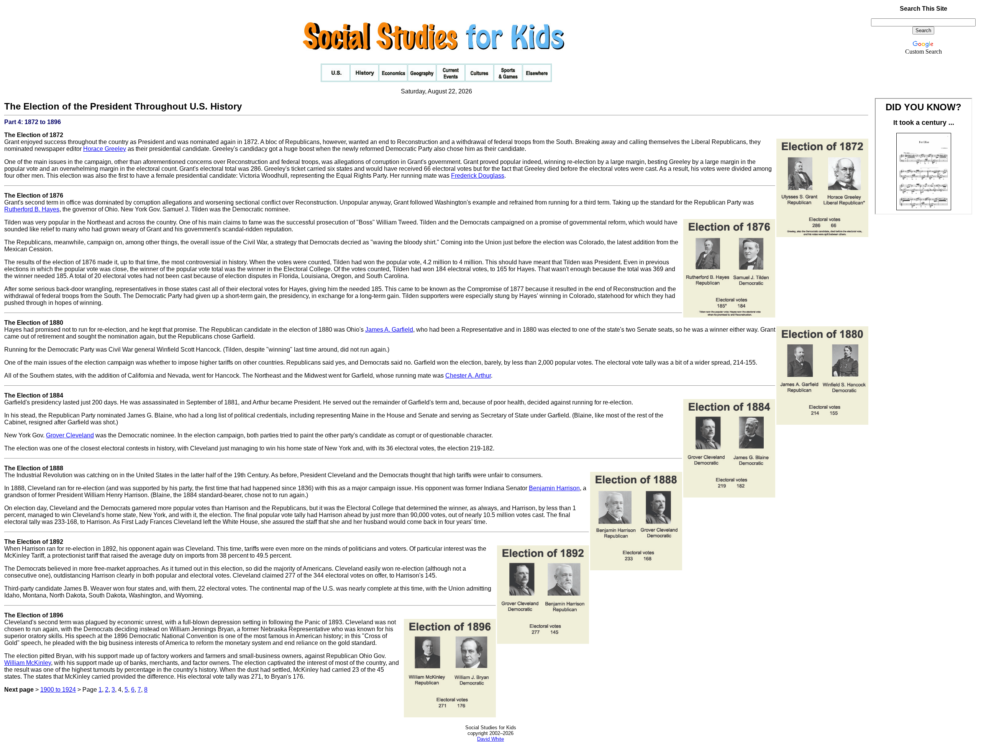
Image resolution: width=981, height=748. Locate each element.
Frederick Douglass (477, 175)
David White (490, 739)
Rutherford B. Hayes (31, 209)
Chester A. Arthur (468, 375)
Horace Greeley (104, 149)
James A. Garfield (389, 329)
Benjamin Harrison (554, 488)
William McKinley (27, 663)
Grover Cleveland (70, 435)
